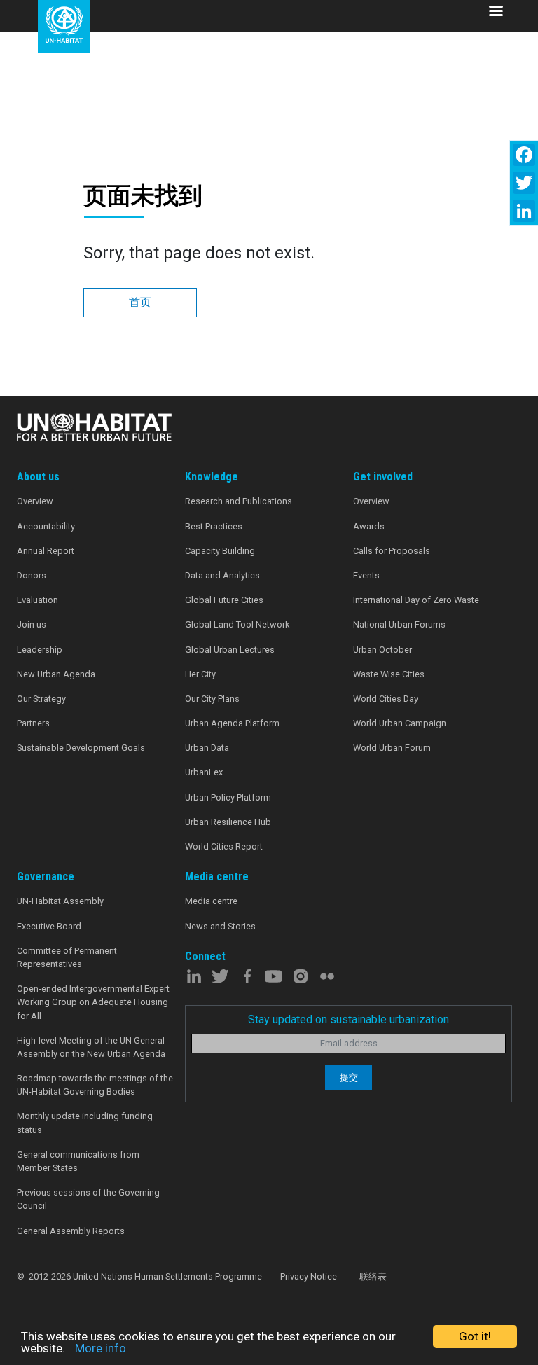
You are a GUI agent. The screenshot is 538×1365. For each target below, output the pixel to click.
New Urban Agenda (56, 674)
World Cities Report (224, 846)
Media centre (211, 901)
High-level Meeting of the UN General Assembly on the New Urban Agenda (91, 1047)
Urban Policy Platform (228, 797)
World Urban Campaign (399, 723)
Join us (31, 624)
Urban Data (207, 747)
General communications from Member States (78, 1161)
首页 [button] (140, 302)
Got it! (475, 1336)
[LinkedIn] (524, 211)
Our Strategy (41, 698)
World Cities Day (385, 698)
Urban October (382, 649)
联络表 (373, 1276)
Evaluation (37, 600)
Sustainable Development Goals (81, 747)
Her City (200, 674)
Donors (31, 575)
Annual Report (45, 551)
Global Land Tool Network (237, 624)
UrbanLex (204, 772)
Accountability (46, 526)
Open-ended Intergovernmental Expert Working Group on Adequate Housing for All (93, 1001)
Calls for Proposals (391, 551)
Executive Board (49, 926)
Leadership (39, 649)
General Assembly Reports (71, 1231)
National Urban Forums (399, 624)
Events (366, 575)
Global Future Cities (224, 600)
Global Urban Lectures (230, 649)
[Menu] (495, 12)
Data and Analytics (222, 575)
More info (100, 1348)
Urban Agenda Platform (232, 723)
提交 (349, 1077)
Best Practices (213, 526)
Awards (369, 526)
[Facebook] (524, 155)
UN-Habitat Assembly (60, 901)
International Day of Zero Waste (416, 600)
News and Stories (220, 926)
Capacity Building (220, 551)
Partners (33, 723)
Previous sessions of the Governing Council (88, 1199)
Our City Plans (212, 698)
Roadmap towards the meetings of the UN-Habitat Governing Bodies (95, 1085)
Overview (35, 501)
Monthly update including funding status (85, 1123)
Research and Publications (238, 501)
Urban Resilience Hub (228, 822)
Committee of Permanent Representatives (67, 957)
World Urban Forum (392, 747)
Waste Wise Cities (389, 674)
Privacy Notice (308, 1276)
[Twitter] (524, 183)
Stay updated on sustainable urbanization (348, 1019)
